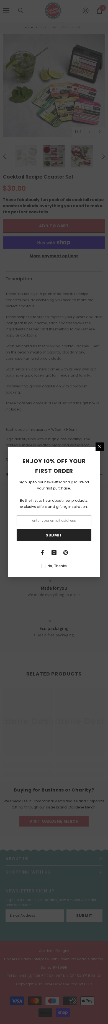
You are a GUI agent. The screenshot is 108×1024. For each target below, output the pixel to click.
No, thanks (57, 565)
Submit (54, 535)
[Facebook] (42, 552)
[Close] (100, 446)
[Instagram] (54, 552)
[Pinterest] (65, 552)
